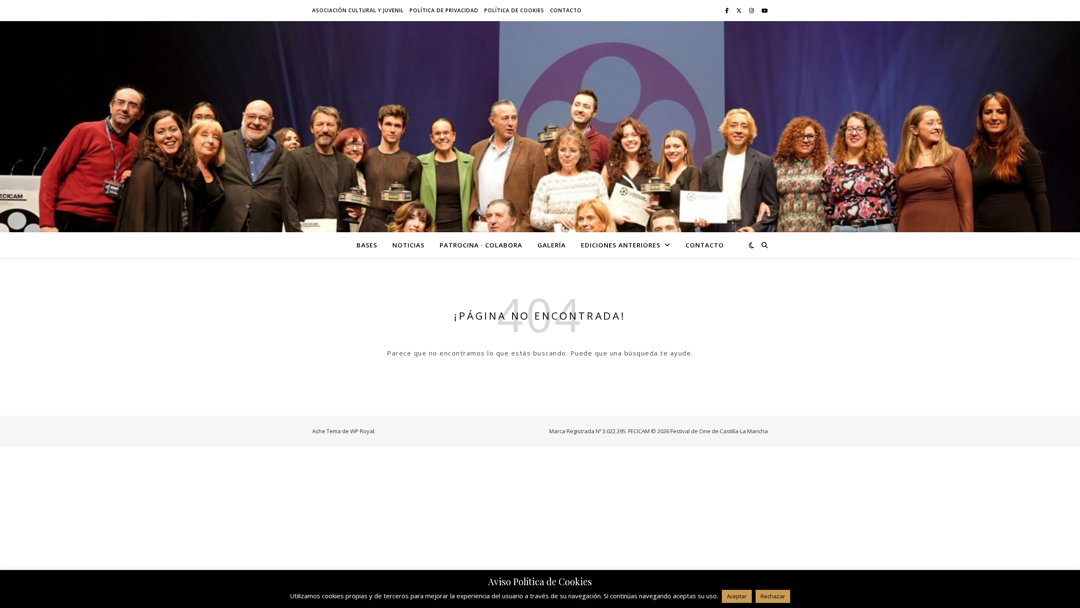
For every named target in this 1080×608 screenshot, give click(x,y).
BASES (366, 245)
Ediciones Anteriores (620, 245)
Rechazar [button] (773, 596)
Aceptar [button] (737, 596)
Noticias (408, 245)
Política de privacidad (444, 10)
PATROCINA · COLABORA (481, 245)
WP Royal (362, 431)
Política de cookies (514, 10)
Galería (551, 245)
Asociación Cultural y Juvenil (358, 10)
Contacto (566, 10)
